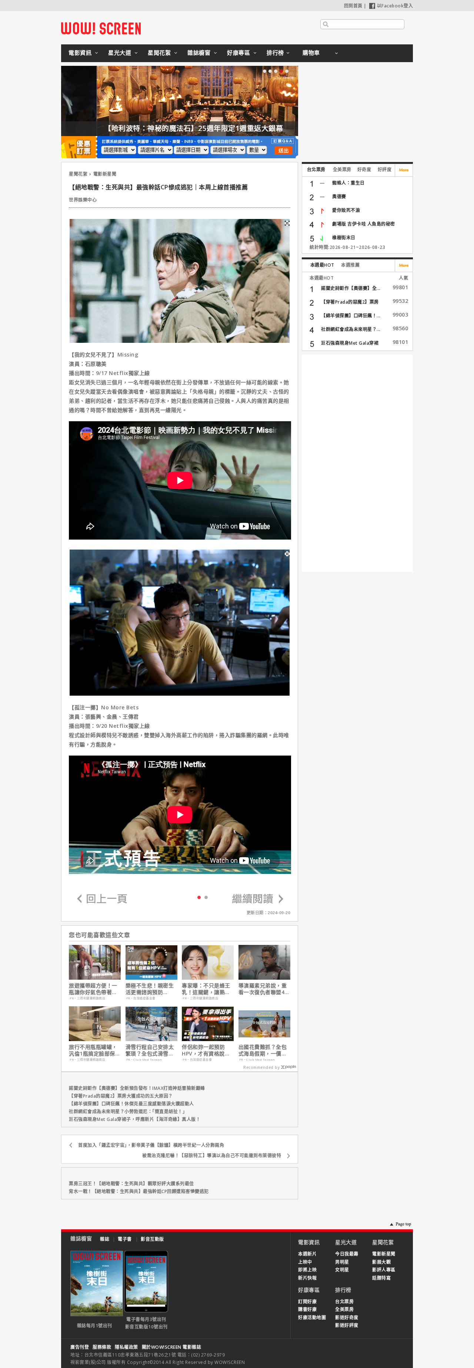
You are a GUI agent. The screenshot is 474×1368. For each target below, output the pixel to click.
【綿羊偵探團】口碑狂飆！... (351, 316)
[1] (206, 897)
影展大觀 (381, 1262)
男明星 (342, 1262)
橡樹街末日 (344, 237)
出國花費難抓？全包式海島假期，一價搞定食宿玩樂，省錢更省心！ (262, 1050)
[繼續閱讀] (258, 899)
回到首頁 (353, 6)
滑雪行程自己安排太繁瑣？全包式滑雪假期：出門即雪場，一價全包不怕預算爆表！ (150, 1050)
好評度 (385, 169)
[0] (199, 897)
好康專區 (238, 52)
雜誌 (104, 1239)
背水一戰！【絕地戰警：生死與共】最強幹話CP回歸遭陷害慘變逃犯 (139, 1191)
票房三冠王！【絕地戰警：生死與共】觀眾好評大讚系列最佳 (131, 1183)
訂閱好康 (307, 1301)
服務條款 (102, 1347)
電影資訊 (80, 52)
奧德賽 (339, 196)
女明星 (342, 1270)
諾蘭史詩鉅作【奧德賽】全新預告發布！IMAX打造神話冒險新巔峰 (137, 1088)
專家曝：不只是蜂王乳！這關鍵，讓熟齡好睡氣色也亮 (206, 989)
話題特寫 (381, 1278)
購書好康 (307, 1309)
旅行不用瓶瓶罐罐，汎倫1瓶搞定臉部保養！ (93, 1050)
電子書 (125, 1239)
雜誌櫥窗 (198, 52)
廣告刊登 (79, 1347)
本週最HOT (322, 265)
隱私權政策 (126, 1347)
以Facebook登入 (395, 6)
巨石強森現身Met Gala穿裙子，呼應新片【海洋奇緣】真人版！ (134, 1119)
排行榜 (275, 52)
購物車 (311, 52)
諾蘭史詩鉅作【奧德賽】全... (351, 288)
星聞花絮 (159, 52)
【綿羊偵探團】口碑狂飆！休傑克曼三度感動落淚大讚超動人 (131, 1104)
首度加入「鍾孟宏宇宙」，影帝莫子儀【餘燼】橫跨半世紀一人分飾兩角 (151, 1145)
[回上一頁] (102, 899)
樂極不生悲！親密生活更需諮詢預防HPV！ (150, 989)
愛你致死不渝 (346, 210)
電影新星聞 (105, 174)
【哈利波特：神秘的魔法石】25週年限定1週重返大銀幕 (158, 128)
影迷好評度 (346, 1325)
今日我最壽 (346, 1254)
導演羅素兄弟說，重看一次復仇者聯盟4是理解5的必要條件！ (264, 989)
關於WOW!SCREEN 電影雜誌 (171, 1347)
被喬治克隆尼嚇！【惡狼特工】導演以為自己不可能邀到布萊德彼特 (211, 1155)
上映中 (305, 1262)
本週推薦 (350, 265)
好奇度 (364, 169)
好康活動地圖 (312, 1317)
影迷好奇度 (346, 1317)
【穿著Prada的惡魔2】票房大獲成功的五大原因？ (121, 1096)
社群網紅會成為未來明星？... (351, 329)
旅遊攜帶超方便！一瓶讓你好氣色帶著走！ (93, 989)
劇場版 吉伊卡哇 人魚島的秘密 (363, 224)
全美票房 (342, 169)
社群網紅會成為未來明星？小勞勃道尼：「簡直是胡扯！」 (128, 1111)
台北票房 (316, 169)
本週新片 (307, 1254)
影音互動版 (152, 1239)
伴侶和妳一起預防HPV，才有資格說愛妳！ (206, 1050)
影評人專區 (383, 1270)
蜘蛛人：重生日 (348, 183)
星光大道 (119, 52)
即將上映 (307, 1270)
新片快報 (307, 1278)
